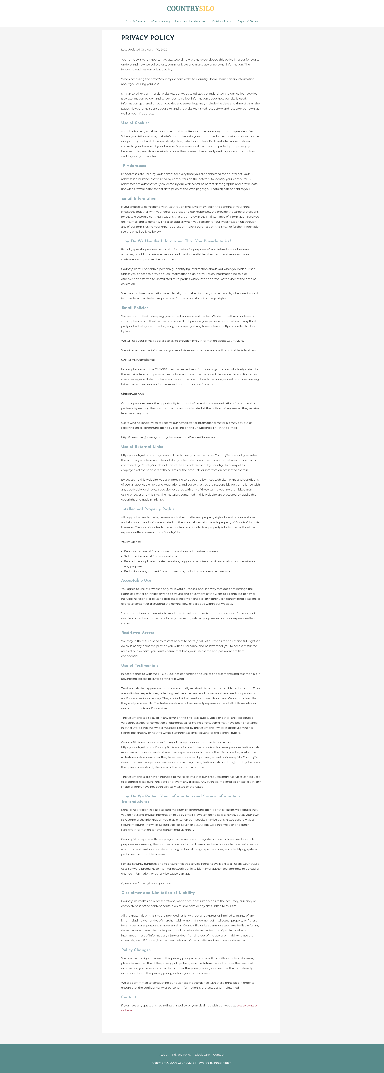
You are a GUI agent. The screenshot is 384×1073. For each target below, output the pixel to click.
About (164, 1054)
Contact (218, 1054)
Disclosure (202, 1054)
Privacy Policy (181, 1054)
